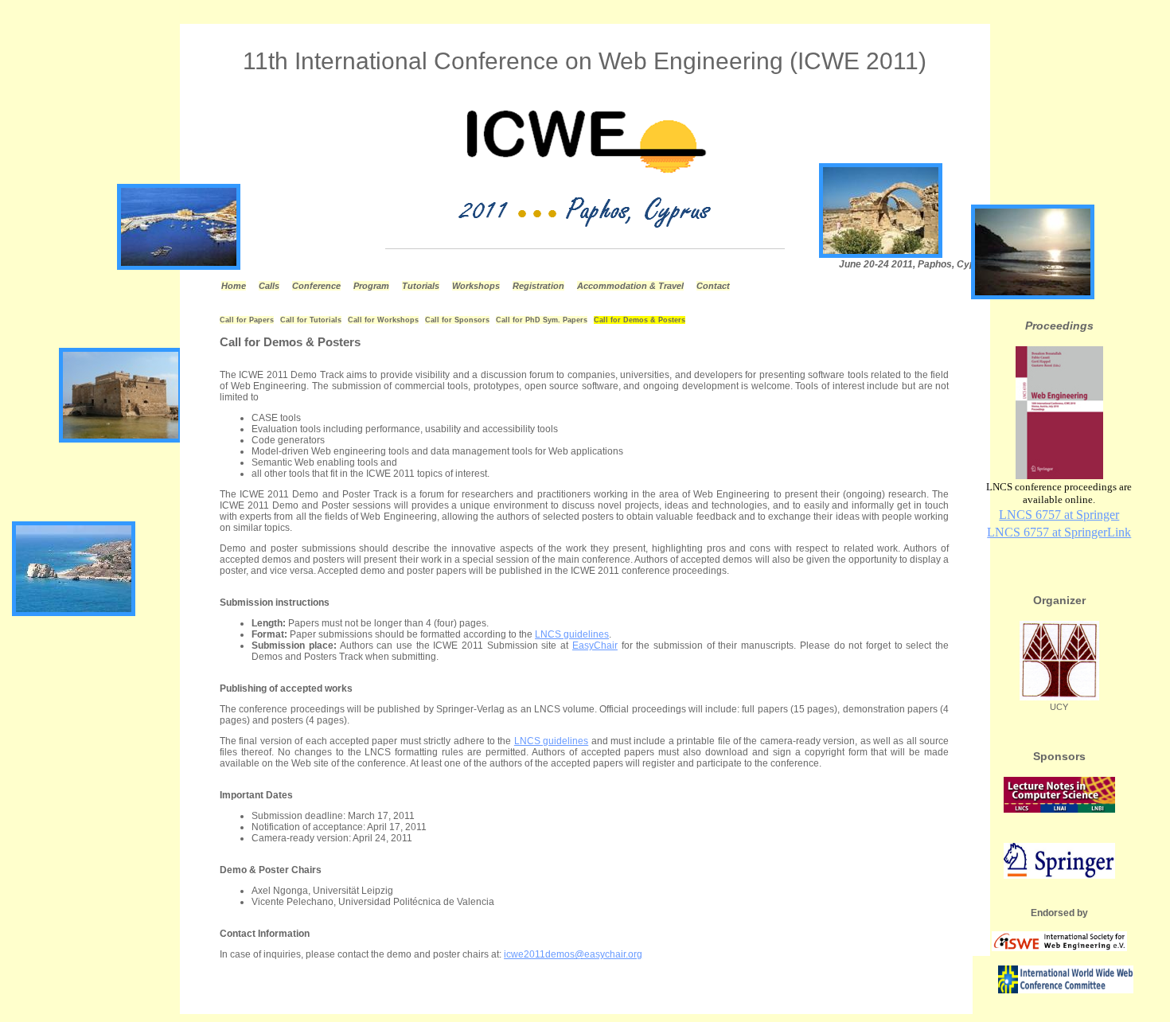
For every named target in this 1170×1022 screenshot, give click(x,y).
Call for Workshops (383, 320)
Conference (316, 286)
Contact (713, 286)
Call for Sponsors (457, 320)
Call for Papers (247, 320)
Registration (538, 286)
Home (233, 286)
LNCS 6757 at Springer (1059, 514)
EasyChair (595, 645)
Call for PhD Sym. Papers (541, 320)
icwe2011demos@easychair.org (573, 954)
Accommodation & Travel (630, 286)
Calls (269, 286)
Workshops (476, 286)
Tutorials (420, 286)
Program (371, 286)
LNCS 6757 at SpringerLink (1059, 532)
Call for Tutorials (310, 320)
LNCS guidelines (572, 634)
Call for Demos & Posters (639, 320)
